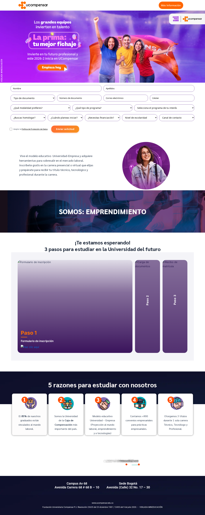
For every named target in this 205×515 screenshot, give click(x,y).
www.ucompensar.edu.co (102, 503)
